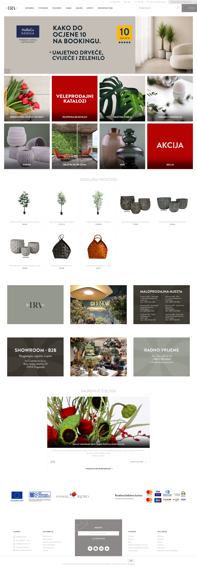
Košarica (160, 545)
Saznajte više (131, 564)
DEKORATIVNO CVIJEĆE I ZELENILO (27, 117)
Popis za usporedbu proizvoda (158, 2)
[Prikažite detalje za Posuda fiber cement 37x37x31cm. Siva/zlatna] (172, 206)
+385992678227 (21, 537)
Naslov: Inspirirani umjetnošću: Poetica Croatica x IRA (98, 444)
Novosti (130, 539)
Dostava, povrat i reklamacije (52, 542)
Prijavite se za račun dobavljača (168, 550)
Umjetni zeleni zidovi (74, 164)
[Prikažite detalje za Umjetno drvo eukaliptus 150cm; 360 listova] (61, 206)
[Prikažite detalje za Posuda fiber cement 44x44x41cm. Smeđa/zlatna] (135, 206)
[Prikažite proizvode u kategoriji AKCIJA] (170, 146)
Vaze (122, 164)
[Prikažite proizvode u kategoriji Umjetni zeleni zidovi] (74, 146)
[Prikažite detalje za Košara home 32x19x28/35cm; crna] (61, 250)
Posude (27, 164)
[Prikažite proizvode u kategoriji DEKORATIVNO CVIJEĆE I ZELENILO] (27, 98)
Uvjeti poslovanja (48, 548)
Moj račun (161, 536)
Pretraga (131, 536)
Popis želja (161, 548)
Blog (129, 542)
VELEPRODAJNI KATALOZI (74, 117)
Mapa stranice (47, 536)
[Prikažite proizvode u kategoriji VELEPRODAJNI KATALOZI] (74, 98)
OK (131, 561)
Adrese (160, 542)
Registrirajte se (116, 2)
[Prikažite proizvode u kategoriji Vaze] (122, 146)
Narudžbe (161, 539)
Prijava (129, 2)
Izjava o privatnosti (49, 545)
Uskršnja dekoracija (170, 117)
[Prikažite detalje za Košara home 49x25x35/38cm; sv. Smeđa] (98, 250)
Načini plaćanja (47, 539)
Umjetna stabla (122, 117)
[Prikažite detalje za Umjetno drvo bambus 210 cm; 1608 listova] (98, 206)
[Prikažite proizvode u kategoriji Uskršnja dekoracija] (170, 98)
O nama (45, 550)
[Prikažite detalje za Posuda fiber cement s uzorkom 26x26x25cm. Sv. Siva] (24, 250)
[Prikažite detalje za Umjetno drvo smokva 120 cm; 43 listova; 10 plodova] (24, 206)
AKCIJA (170, 164)
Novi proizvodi (133, 550)
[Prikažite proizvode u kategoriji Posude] (27, 146)
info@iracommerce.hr (23, 544)
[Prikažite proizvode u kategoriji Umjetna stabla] (122, 98)
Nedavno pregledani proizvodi (137, 545)
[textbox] (155, 8)
